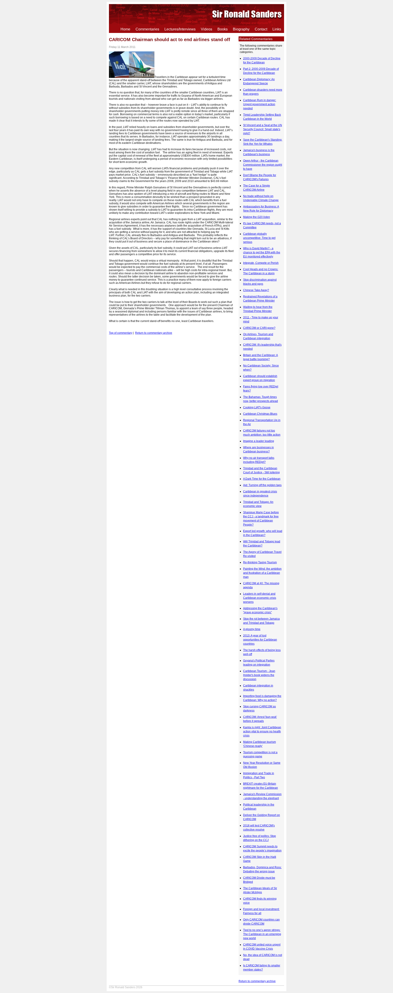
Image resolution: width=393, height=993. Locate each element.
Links (276, 29)
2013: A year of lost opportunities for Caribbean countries (260, 639)
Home (125, 29)
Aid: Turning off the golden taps (262, 485)
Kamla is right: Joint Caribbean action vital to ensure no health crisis (262, 731)
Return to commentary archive (257, 981)
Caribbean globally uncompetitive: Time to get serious (259, 238)
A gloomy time (251, 629)
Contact (261, 29)
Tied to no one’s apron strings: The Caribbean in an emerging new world (262, 934)
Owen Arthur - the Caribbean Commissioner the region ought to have (262, 164)
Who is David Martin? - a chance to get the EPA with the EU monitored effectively (261, 252)
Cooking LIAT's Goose (256, 407)
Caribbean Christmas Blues (260, 413)
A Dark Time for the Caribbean (261, 478)
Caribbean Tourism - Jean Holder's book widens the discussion (259, 675)
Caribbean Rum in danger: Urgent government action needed (259, 104)
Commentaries (147, 29)
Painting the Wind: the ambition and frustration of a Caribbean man (262, 573)
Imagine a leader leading (258, 441)
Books (222, 29)
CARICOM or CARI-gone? (259, 327)
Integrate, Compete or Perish (261, 262)
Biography (241, 29)
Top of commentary (120, 332)
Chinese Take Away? (256, 290)
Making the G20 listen (256, 217)
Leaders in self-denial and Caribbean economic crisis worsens (259, 598)
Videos (206, 29)
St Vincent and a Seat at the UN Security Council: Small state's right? (262, 129)
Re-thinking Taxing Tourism (260, 562)
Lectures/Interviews (180, 29)
